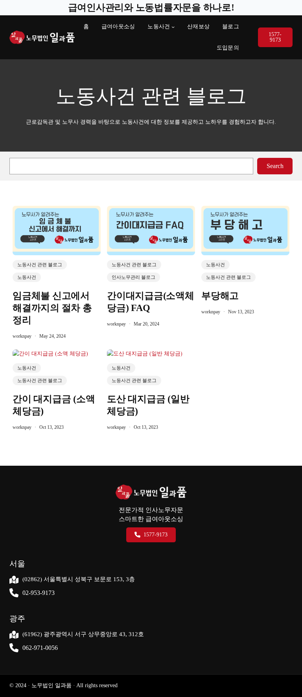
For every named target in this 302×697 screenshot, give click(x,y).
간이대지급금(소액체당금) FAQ (150, 302)
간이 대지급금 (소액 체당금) (54, 405)
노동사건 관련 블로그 (39, 264)
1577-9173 (275, 37)
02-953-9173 (38, 592)
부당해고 (220, 296)
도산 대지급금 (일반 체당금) (148, 405)
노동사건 (158, 26)
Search (275, 166)
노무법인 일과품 (51, 685)
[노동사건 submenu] (173, 26)
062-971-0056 (40, 647)
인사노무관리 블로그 (133, 277)
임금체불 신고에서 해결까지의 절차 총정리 (52, 308)
